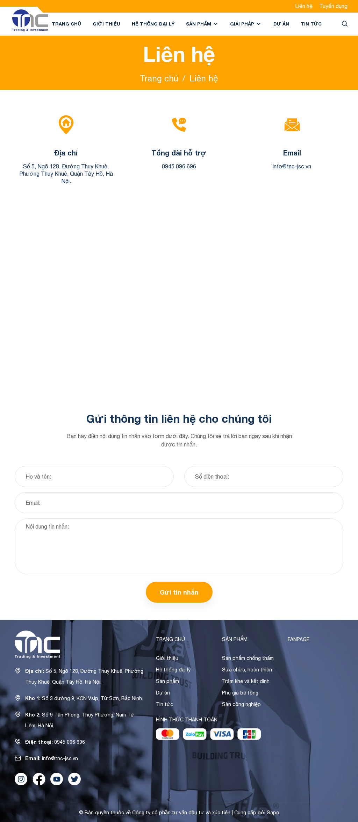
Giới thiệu (106, 24)
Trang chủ (66, 24)
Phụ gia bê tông (240, 693)
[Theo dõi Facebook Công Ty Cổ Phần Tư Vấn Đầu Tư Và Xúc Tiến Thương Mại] (39, 779)
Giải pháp (243, 24)
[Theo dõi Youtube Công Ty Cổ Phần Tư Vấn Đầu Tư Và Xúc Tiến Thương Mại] (56, 779)
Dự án (281, 24)
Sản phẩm (199, 24)
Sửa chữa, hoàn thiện (247, 669)
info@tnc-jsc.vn (292, 166)
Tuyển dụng (333, 6)
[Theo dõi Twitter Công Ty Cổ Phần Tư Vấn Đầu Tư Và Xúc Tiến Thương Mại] (74, 779)
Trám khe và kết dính (246, 681)
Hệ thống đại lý (153, 24)
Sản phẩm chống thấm (248, 658)
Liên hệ (304, 6)
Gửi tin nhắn (179, 592)
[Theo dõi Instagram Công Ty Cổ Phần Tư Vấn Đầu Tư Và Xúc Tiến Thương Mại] (21, 779)
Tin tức (311, 24)
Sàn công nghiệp (241, 704)
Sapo (273, 812)
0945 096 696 (179, 166)
